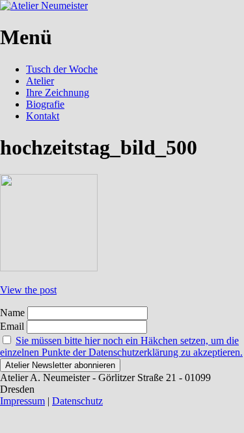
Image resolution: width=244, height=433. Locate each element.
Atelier (40, 80)
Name (12, 312)
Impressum (22, 400)
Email (12, 326)
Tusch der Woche (62, 69)
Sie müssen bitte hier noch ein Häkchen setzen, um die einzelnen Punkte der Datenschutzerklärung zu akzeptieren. (121, 346)
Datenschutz (77, 400)
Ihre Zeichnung (57, 92)
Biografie (45, 104)
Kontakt (42, 115)
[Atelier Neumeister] (44, 5)
